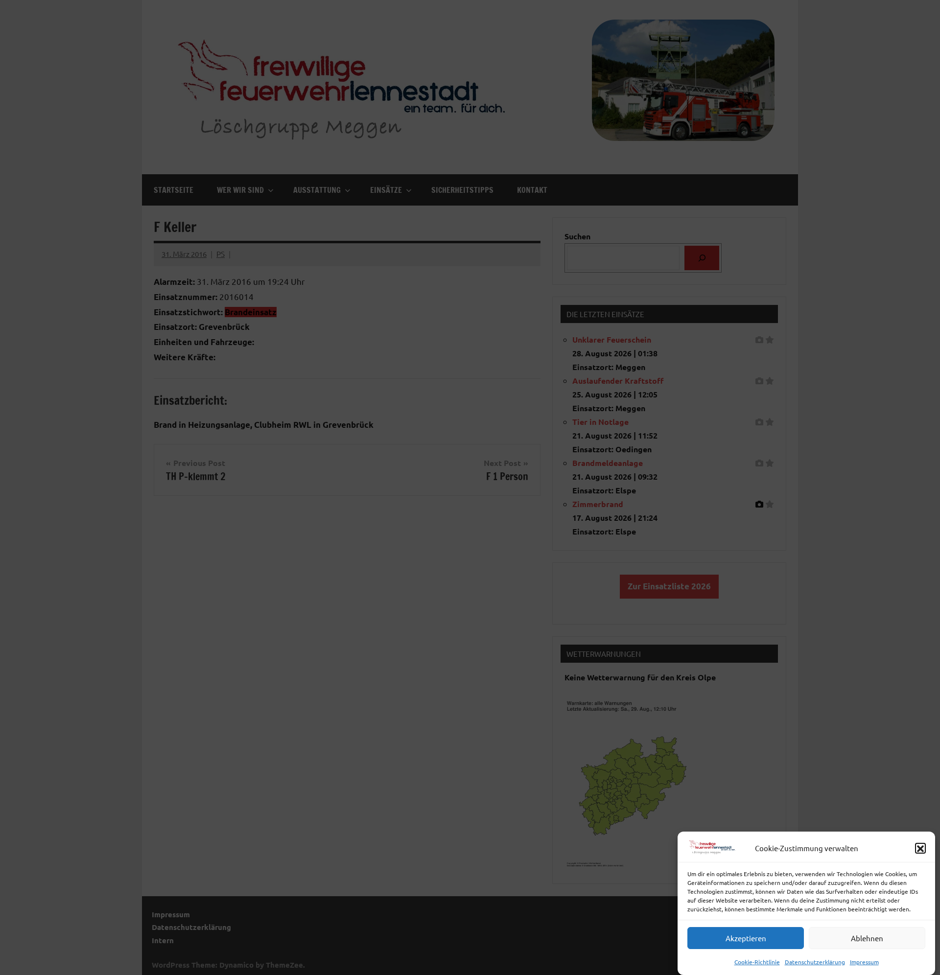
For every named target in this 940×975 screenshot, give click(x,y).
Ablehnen (867, 938)
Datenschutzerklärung (815, 962)
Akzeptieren (746, 938)
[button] (920, 849)
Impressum (864, 962)
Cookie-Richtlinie (757, 962)
